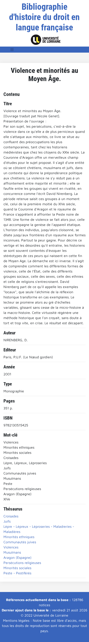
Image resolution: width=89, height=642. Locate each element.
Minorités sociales (17, 568)
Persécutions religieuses (22, 563)
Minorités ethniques (18, 537)
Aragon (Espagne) (17, 557)
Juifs (7, 521)
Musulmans (12, 552)
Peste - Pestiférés (17, 573)
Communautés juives (19, 542)
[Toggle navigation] (12, 50)
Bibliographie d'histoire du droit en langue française (44, 17)
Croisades (10, 516)
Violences (10, 547)
